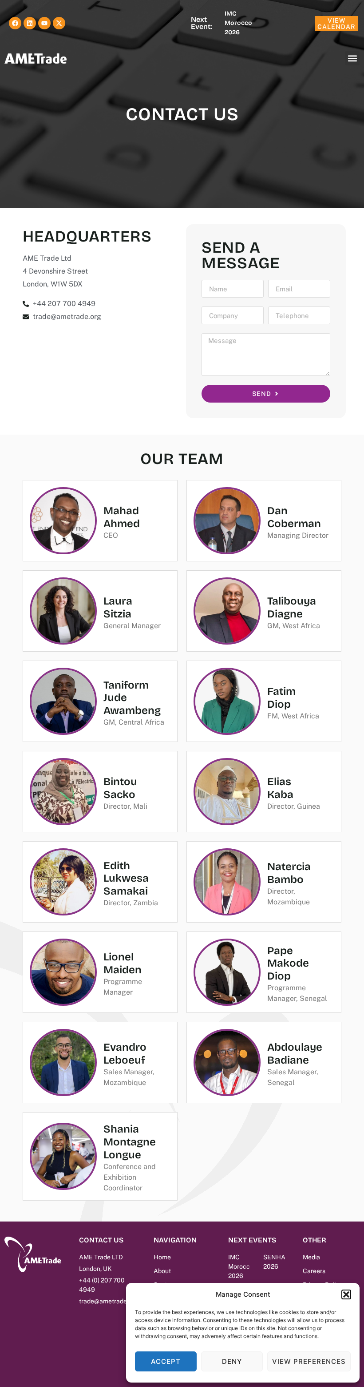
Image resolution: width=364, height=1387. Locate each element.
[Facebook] (15, 23)
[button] (346, 1294)
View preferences (309, 1361)
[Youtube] (44, 23)
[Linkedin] (30, 23)
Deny (232, 1361)
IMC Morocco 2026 (238, 23)
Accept (166, 1361)
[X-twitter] (59, 23)
